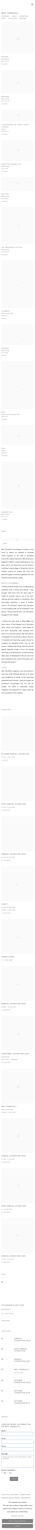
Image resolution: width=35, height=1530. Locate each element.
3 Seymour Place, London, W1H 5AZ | (10, 1494)
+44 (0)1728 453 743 (25, 1498)
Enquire (23, 18)
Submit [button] (14, 1479)
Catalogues (12, 18)
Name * (4, 1431)
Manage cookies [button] (17, 1516)
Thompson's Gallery (15, 4)
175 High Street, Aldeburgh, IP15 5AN (10, 1498)
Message (4, 1454)
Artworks (5, 16)
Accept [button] (17, 1526)
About (14, 16)
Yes (5, 1473)
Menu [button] (32, 4)
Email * (3, 1438)
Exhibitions (23, 16)
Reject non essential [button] (17, 1521)
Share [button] (5, 543)
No (10, 1473)
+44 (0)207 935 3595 (25, 1494)
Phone (3, 1446)
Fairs (3, 18)
